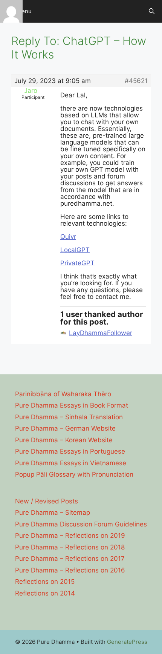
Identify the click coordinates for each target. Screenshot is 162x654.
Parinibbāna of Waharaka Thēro (63, 394)
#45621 (136, 80)
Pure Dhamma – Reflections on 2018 (70, 547)
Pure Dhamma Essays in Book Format (71, 405)
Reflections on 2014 (45, 593)
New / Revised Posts (46, 501)
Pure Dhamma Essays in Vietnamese (70, 463)
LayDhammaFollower (100, 333)
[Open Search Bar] (151, 11)
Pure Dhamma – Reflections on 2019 (70, 535)
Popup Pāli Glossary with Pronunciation (74, 474)
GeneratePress (127, 641)
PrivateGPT (77, 263)
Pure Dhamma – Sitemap (52, 512)
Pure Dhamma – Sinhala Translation (69, 417)
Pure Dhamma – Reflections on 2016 (70, 570)
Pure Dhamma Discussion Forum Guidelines (81, 524)
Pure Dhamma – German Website (65, 428)
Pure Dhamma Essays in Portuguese (70, 451)
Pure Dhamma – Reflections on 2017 (70, 558)
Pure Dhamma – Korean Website (64, 440)
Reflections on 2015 (45, 581)
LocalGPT (75, 250)
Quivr (68, 236)
